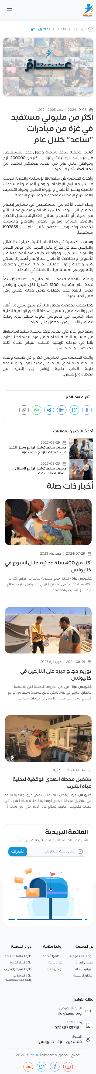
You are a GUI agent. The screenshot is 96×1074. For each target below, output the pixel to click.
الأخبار (61, 29)
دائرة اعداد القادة (20, 963)
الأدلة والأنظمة (52, 956)
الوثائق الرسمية (83, 976)
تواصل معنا (55, 969)
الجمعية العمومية (81, 956)
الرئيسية (79, 29)
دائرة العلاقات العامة (18, 956)
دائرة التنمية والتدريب (17, 969)
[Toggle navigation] (9, 10)
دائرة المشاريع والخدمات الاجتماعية (18, 978)
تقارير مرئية (55, 963)
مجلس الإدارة (84, 963)
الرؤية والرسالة (84, 969)
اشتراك (17, 851)
